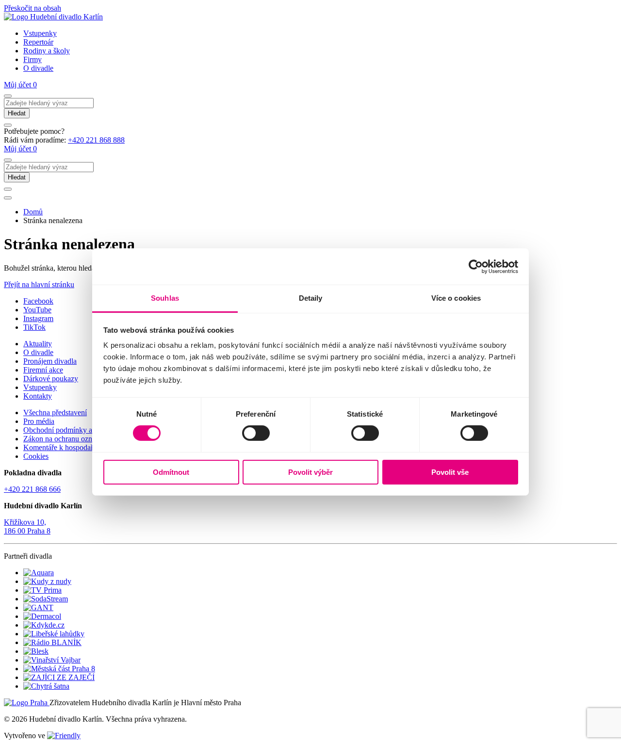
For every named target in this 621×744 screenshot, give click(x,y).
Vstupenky (40, 33)
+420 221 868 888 (96, 140)
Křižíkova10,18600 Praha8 (27, 526)
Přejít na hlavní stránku (39, 284)
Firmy (32, 59)
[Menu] (8, 197)
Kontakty (37, 396)
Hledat (17, 113)
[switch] (256, 433)
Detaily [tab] (311, 298)
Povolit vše (450, 472)
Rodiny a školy (46, 51)
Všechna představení (55, 412)
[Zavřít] (8, 125)
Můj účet (18, 85)
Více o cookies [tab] (456, 298)
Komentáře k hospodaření (62, 447)
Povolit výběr (310, 472)
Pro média (38, 421)
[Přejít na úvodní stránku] (53, 17)
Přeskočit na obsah (32, 8)
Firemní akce (43, 370)
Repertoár (38, 42)
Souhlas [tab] (165, 298)
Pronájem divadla (50, 361)
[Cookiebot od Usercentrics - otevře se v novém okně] (475, 266)
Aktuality (37, 344)
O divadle (38, 68)
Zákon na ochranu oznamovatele (73, 439)
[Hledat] (8, 96)
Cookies (36, 456)
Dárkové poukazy (50, 378)
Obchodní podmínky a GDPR (69, 430)
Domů (33, 212)
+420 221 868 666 (32, 489)
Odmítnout (171, 472)
